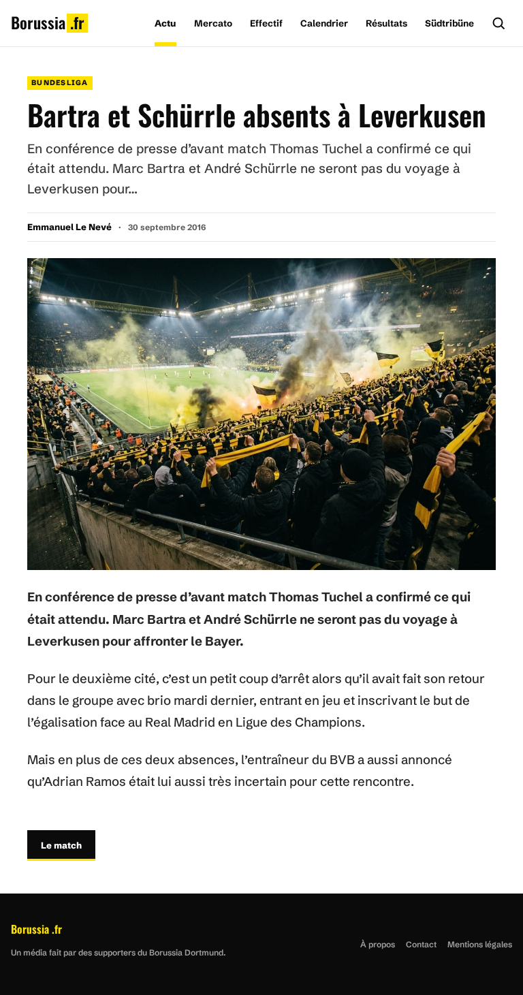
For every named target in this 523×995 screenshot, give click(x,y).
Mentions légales (479, 944)
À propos (377, 944)
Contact (421, 944)
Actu (165, 23)
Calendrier (324, 23)
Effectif (266, 23)
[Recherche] (498, 23)
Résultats (386, 23)
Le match (61, 845)
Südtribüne (449, 23)
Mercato (213, 23)
